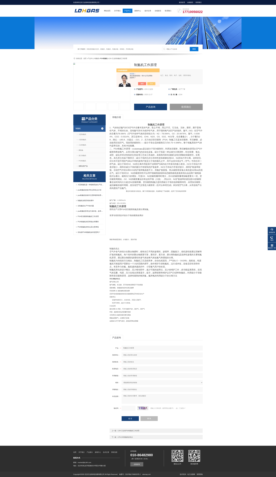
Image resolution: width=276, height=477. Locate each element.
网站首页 (107, 11)
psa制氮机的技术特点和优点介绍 (89, 190)
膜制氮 (81, 150)
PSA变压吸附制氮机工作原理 (88, 216)
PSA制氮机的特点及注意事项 (88, 227)
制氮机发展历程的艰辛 (86, 200)
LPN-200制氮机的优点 (125, 437)
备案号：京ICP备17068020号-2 (130, 474)
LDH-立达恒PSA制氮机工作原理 (128, 430)
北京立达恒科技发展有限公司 (89, 2)
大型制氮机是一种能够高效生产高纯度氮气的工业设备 (91, 185)
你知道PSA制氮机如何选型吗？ (89, 232)
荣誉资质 (114, 452)
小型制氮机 (82, 139)
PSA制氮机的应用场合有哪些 (88, 222)
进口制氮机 (82, 155)
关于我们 (117, 11)
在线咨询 (137, 464)
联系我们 (199, 2)
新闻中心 (137, 11)
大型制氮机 (82, 134)
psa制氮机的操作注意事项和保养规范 (91, 195)
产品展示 (90, 452)
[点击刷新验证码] (142, 408)
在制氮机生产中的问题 (86, 206)
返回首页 (182, 2)
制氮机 (97, 58)
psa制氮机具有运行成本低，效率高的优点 (91, 211)
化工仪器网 (191, 474)
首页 (85, 58)
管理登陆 (200, 474)
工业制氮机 (82, 145)
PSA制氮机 (82, 161)
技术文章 (148, 11)
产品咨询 (150, 107)
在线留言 (190, 2)
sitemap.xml (146, 474)
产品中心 (127, 11)
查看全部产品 (83, 166)
